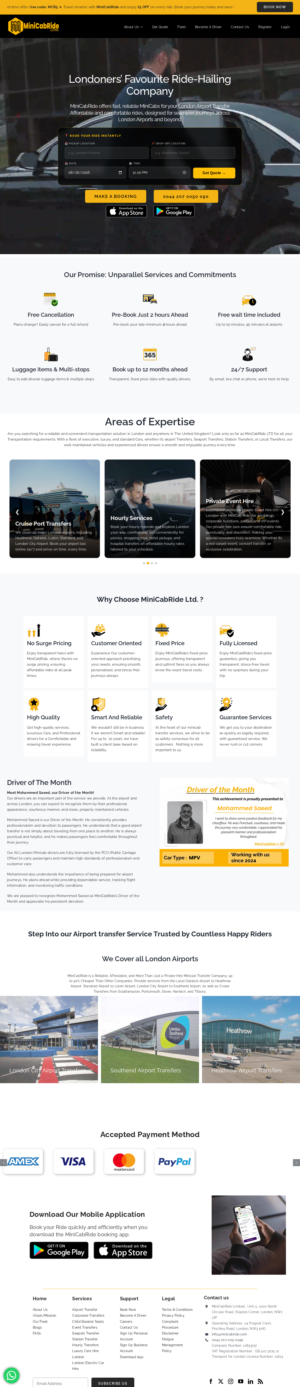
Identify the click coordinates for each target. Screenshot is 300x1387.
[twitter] (220, 1381)
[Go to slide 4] (156, 563)
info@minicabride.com (229, 1334)
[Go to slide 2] (148, 563)
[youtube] (240, 1381)
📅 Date (71, 163)
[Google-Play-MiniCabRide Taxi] (174, 207)
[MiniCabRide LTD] (33, 19)
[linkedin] (250, 1381)
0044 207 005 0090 (228, 1340)
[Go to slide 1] (144, 563)
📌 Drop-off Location (168, 143)
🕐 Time (134, 163)
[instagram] (230, 1381)
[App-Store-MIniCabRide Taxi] (126, 207)
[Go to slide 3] (152, 563)
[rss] (260, 1381)
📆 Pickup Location (80, 143)
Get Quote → (214, 173)
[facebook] (211, 1381)
